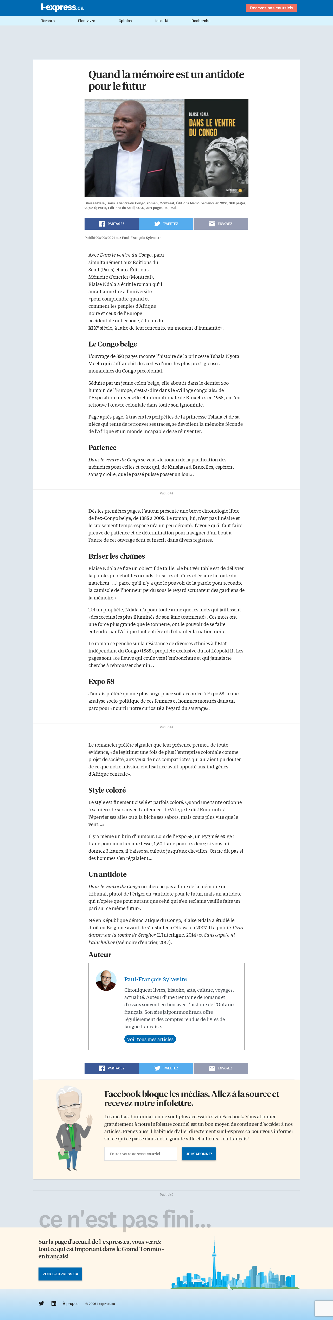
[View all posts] (150, 1039)
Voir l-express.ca (60, 1274)
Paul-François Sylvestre (155, 979)
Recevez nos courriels (271, 8)
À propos (70, 1303)
